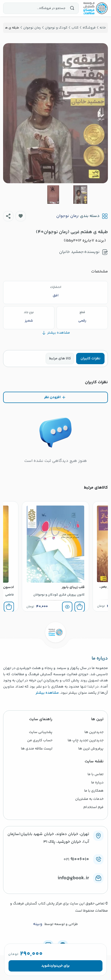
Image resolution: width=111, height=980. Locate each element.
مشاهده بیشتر (47, 693)
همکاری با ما (94, 791)
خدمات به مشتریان (89, 799)
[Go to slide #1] (80, 194)
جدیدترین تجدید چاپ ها (86, 740)
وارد (53, 966)
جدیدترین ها (94, 732)
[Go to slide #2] (53, 194)
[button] (20, 216)
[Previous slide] (99, 113)
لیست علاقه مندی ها (36, 749)
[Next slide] (11, 113)
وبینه (37, 924)
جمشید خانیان (71, 252)
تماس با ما (96, 774)
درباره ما (97, 782)
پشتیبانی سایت (40, 732)
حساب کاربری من (39, 740)
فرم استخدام (93, 807)
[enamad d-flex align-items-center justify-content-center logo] (55, 886)
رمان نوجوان (67, 216)
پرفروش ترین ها (91, 749)
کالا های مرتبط (60, 358)
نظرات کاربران (90, 358)
